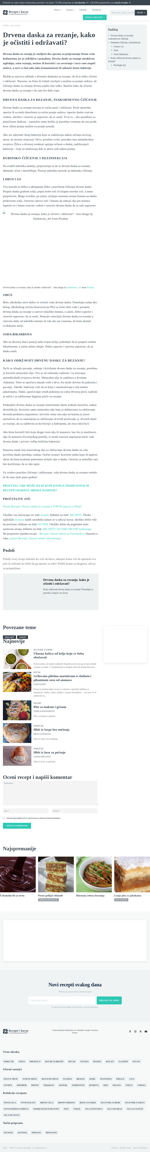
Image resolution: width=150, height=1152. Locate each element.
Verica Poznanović (44, 711)
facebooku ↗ (81, 2)
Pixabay (90, 287)
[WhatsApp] (66, 600)
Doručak (39, 726)
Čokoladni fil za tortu (12, 895)
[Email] (80, 600)
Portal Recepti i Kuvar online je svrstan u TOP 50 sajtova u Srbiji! (42, 506)
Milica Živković (42, 734)
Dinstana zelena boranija (90, 895)
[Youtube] (146, 1031)
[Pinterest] (60, 600)
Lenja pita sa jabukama (127, 895)
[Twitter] (53, 600)
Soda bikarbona (121, 54)
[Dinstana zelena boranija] (94, 874)
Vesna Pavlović (42, 757)
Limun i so (119, 46)
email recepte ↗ (122, 2)
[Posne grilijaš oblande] (56, 874)
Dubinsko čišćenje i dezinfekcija (125, 42)
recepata (19, 519)
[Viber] (73, 600)
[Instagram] (135, 1031)
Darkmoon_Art (74, 287)
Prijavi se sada (109, 1000)
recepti (44, 514)
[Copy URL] (87, 600)
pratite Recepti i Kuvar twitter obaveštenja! (35, 538)
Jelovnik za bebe (43, 650)
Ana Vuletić (121, 900)
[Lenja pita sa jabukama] (132, 874)
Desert (37, 703)
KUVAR (43, 524)
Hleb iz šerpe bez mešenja (51, 729)
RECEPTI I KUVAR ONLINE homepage (67, 528)
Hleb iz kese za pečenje (49, 752)
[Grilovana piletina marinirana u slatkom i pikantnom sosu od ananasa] (17, 682)
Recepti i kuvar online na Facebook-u (62, 533)
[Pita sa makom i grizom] (17, 710)
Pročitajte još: (120, 65)
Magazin (15, 25)
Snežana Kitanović (48, 900)
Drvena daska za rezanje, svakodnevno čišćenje (121, 37)
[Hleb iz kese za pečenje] (17, 756)
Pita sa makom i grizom (50, 707)
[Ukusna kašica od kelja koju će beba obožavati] (17, 659)
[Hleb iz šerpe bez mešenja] (17, 733)
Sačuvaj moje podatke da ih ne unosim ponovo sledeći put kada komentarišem (33, 818)
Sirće (116, 50)
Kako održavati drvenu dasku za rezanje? (124, 59)
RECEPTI (76, 514)
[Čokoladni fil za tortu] (18, 874)
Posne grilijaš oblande (50, 895)
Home (6, 25)
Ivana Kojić (40, 684)
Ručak (37, 672)
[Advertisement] (125, 644)
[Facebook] (46, 600)
